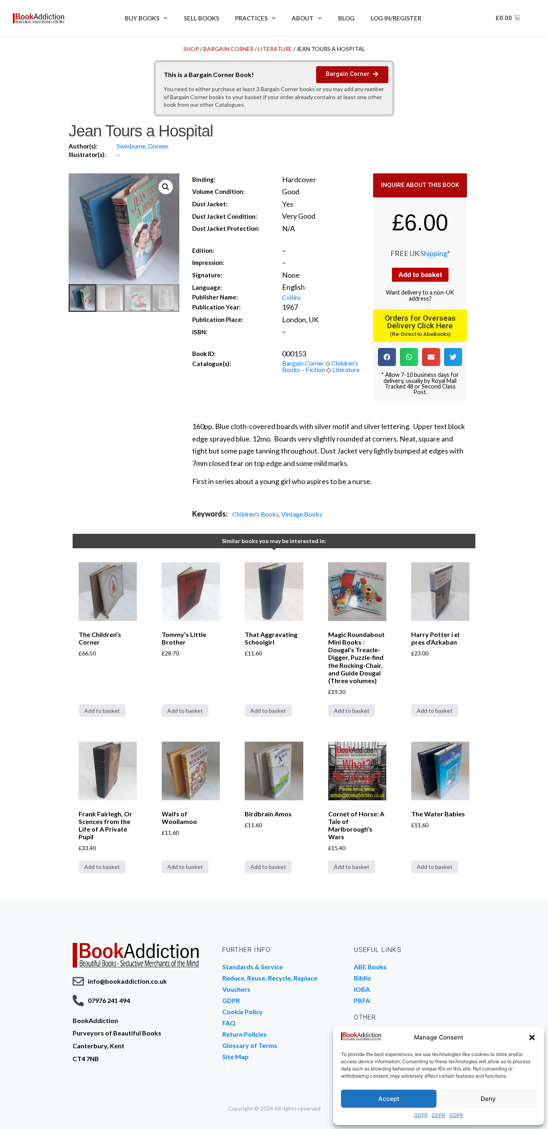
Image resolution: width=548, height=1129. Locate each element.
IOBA (362, 989)
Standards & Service (252, 966)
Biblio (362, 978)
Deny (488, 1099)
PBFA (362, 1000)
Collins (291, 297)
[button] (532, 1037)
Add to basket (420, 275)
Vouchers (236, 989)
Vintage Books (301, 514)
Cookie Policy (242, 1011)
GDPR (421, 1115)
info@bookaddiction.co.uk (127, 981)
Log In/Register (396, 18)
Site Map (235, 1056)
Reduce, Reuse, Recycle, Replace (269, 978)
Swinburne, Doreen (142, 146)
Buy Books (142, 18)
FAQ (228, 1023)
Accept (389, 1099)
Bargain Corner (228, 48)
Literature (275, 48)
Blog (346, 18)
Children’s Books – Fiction (320, 366)
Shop (191, 48)
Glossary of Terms (249, 1045)
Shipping (433, 253)
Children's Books (255, 514)
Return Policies (244, 1034)
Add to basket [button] (102, 710)
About (303, 18)
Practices (251, 18)
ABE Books (370, 966)
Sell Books (201, 18)
